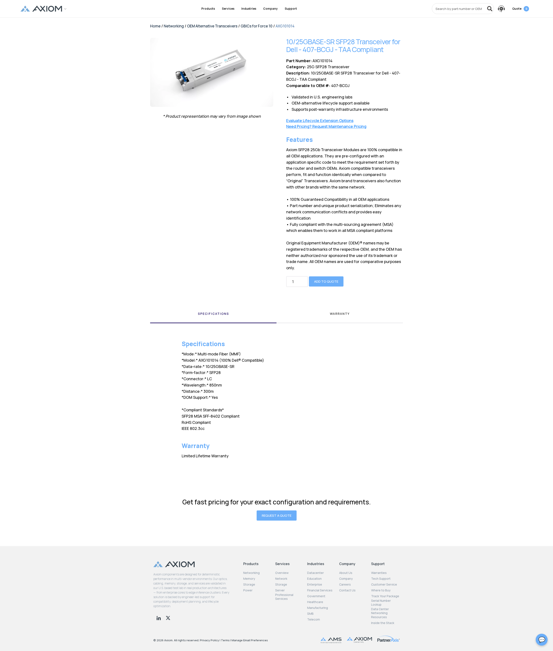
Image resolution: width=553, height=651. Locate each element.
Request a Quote (276, 515)
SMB (310, 614)
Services (228, 9)
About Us (345, 573)
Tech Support (381, 579)
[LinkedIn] (159, 617)
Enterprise (314, 584)
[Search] (489, 8)
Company (270, 9)
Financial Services (319, 590)
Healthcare (315, 602)
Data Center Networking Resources (380, 613)
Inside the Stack (382, 623)
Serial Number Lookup (381, 603)
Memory (249, 579)
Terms (225, 640)
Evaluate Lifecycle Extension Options (319, 120)
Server (280, 590)
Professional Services (284, 597)
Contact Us (347, 590)
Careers (345, 584)
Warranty (340, 314)
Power (248, 590)
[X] (168, 617)
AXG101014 (285, 26)
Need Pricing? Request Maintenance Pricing (326, 126)
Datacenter (315, 573)
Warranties (379, 573)
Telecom (313, 619)
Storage (249, 584)
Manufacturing (317, 608)
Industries (248, 9)
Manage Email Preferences (250, 640)
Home (155, 26)
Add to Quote (326, 281)
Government (316, 596)
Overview (282, 573)
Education (314, 579)
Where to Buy (381, 590)
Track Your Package (385, 596)
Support (291, 9)
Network (281, 579)
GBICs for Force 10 (256, 26)
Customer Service (384, 584)
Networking (174, 26)
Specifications (213, 314)
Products (208, 9)
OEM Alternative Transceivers (212, 26)
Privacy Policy (209, 640)
